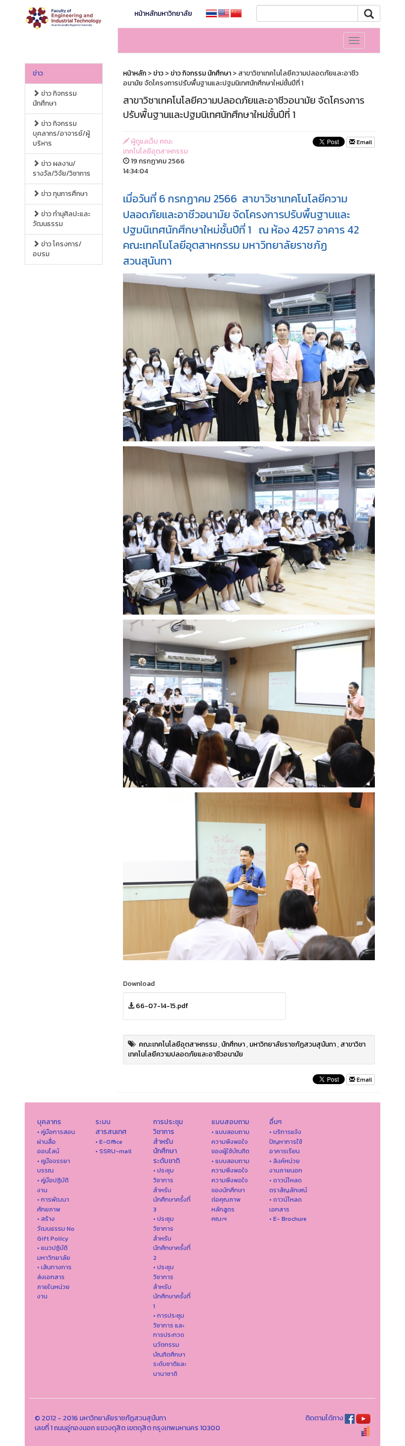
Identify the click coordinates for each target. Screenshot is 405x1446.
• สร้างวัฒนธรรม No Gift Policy (56, 1228)
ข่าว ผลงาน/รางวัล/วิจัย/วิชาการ (61, 168)
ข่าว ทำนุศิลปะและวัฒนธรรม (61, 219)
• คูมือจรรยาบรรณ (53, 1165)
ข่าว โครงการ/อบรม (57, 249)
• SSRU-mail (113, 1151)
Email (363, 142)
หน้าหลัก (134, 73)
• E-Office (108, 1141)
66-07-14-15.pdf (162, 1006)
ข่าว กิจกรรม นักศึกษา (55, 98)
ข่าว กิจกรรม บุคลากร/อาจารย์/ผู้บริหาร (61, 133)
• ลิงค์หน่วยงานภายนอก (285, 1165)
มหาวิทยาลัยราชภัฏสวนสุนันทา (292, 1044)
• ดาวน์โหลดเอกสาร (285, 1204)
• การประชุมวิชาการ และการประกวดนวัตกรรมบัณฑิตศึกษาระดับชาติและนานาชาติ (169, 1344)
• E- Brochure (288, 1218)
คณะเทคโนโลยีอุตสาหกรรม (178, 1044)
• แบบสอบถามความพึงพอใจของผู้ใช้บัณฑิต (230, 1141)
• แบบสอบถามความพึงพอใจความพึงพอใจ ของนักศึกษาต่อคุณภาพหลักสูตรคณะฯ (230, 1190)
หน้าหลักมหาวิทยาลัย (163, 13)
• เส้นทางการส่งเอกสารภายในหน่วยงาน (54, 1281)
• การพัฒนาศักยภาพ (53, 1204)
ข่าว (38, 73)
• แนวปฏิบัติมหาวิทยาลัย (53, 1252)
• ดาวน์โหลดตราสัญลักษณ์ (288, 1185)
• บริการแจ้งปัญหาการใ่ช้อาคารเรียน (285, 1141)
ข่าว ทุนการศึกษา (63, 194)
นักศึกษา (233, 1044)
